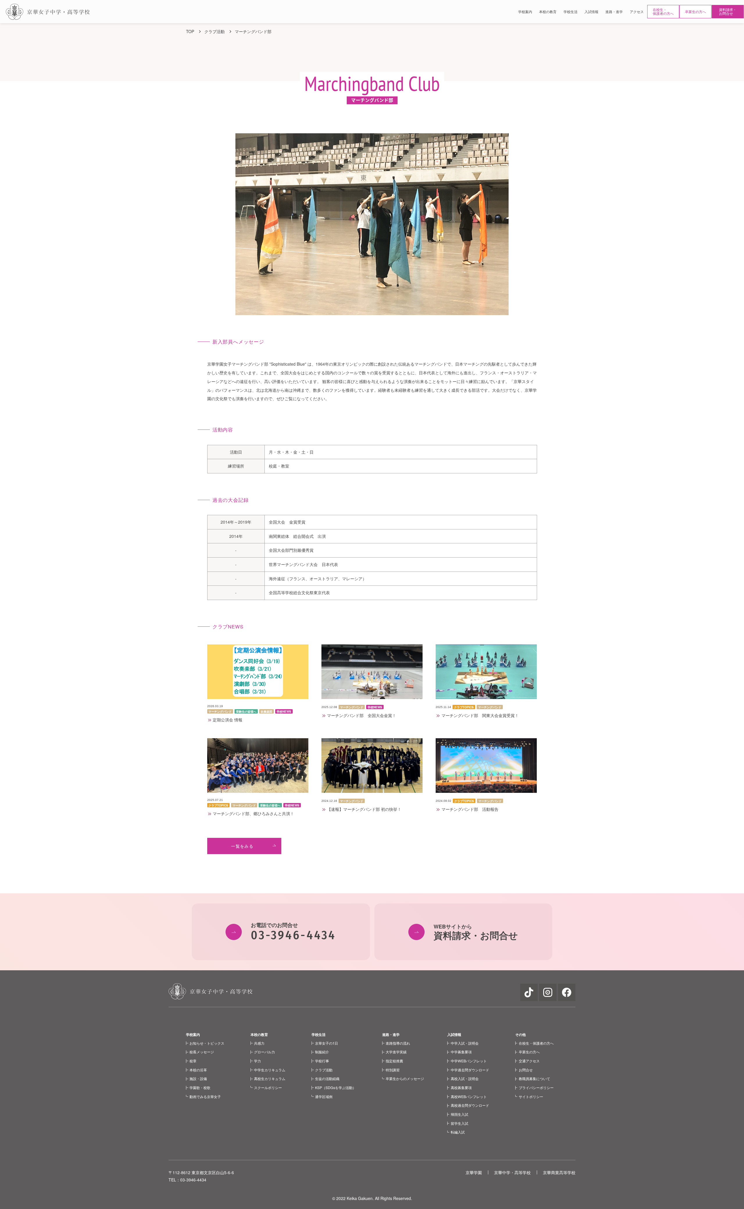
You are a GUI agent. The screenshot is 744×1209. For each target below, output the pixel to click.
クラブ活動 (323, 1069)
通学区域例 (323, 1096)
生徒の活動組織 (327, 1078)
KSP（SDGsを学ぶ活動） (335, 1087)
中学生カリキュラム (269, 1069)
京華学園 (474, 1172)
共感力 (259, 1043)
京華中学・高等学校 (512, 1172)
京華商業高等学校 (559, 1172)
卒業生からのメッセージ (405, 1078)
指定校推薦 (394, 1060)
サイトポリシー (531, 1096)
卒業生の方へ (695, 11)
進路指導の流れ (398, 1043)
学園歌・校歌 (199, 1087)
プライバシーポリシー (536, 1087)
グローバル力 (264, 1051)
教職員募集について (534, 1078)
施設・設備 (198, 1078)
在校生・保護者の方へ (663, 11)
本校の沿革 (198, 1069)
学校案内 (193, 1034)
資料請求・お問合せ (727, 11)
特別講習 (393, 1069)
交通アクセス (529, 1060)
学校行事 (322, 1060)
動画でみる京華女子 (205, 1096)
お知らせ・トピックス (206, 1043)
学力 (257, 1060)
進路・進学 (391, 1034)
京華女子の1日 (326, 1043)
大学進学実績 (396, 1051)
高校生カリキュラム (269, 1078)
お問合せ (526, 1069)
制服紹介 (322, 1051)
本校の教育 (259, 1034)
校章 (192, 1060)
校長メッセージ (201, 1051)
